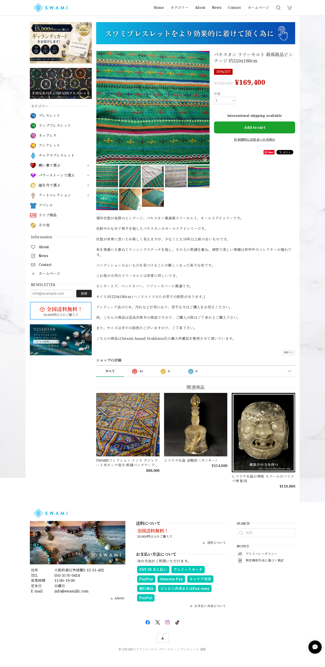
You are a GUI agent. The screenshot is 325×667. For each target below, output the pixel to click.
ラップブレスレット (55, 125)
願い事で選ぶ (49, 165)
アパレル (46, 205)
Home (159, 7)
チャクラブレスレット (57, 155)
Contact (234, 7)
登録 (84, 293)
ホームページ (258, 7)
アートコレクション (55, 195)
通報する (289, 352)
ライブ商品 (48, 215)
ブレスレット (49, 115)
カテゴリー (179, 7)
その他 (44, 225)
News (216, 7)
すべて (110, 371)
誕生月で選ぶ (49, 185)
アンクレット (49, 145)
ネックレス (48, 135)
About (200, 7)
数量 (217, 93)
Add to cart (254, 127)
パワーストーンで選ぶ (57, 175)
